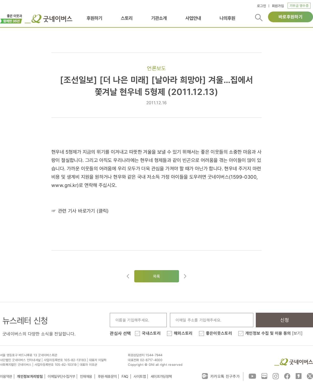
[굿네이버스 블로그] (264, 375)
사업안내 (193, 18)
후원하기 (94, 18)
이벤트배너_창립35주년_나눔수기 (11, 18)
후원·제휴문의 (107, 376)
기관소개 (159, 18)
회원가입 (278, 6)
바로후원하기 (290, 16)
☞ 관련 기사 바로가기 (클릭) (80, 211)
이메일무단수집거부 (61, 376)
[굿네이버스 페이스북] (287, 375)
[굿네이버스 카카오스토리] (299, 375)
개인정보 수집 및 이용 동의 (273, 333)
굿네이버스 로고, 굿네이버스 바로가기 (48, 18)
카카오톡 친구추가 (225, 376)
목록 (156, 276)
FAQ (125, 376)
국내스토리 (151, 333)
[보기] (297, 333)
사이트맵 (140, 376)
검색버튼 (259, 17)
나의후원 (227, 18)
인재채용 (86, 376)
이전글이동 (127, 276)
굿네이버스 (293, 362)
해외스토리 (183, 333)
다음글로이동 (185, 276)
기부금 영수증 (299, 5)
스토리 (127, 18)
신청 (284, 320)
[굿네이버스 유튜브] (252, 375)
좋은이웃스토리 (219, 333)
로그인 (261, 6)
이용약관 (6, 376)
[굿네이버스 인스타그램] (276, 375)
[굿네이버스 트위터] (310, 375)
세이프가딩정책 (161, 376)
